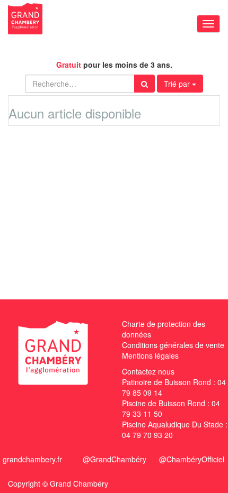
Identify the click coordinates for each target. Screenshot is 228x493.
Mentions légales (150, 355)
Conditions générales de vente (173, 345)
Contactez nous (148, 371)
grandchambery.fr (32, 459)
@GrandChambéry (114, 459)
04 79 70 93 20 (147, 435)
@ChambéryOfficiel (191, 459)
